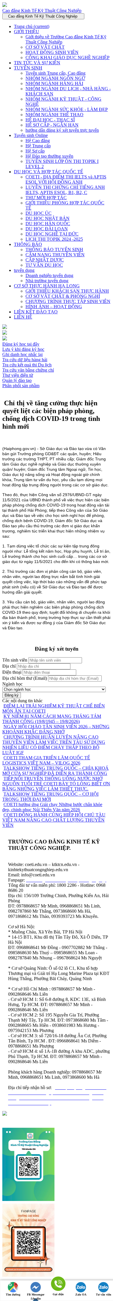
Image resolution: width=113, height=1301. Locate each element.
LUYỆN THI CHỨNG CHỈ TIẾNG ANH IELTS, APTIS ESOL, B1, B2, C (65, 190)
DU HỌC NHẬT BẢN (47, 218)
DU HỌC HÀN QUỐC (47, 223)
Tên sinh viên (14, 660)
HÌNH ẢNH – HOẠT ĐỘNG (53, 306)
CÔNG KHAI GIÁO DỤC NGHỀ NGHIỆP (67, 57)
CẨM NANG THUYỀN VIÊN (55, 254)
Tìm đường (13, 1294)
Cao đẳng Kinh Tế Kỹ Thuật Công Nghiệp (41, 10)
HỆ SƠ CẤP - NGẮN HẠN (52, 125)
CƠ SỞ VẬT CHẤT (45, 47)
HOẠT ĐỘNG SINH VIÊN (52, 52)
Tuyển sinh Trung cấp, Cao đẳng (55, 73)
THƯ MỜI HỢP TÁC (46, 197)
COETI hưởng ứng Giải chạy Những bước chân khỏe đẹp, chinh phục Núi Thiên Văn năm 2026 (52, 807)
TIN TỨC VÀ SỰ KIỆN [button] (37, 62)
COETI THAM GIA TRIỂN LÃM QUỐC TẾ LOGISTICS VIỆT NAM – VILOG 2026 (46, 760)
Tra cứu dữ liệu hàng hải (24, 359)
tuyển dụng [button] (24, 270)
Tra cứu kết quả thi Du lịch (27, 364)
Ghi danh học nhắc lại (22, 354)
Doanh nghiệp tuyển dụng (49, 275)
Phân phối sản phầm (20, 385)
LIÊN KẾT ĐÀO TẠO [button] (36, 311)
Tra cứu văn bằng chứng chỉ (28, 370)
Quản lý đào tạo (17, 380)
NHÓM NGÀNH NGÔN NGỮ (55, 78)
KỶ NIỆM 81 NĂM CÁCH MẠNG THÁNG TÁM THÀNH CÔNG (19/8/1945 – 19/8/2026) (51, 719)
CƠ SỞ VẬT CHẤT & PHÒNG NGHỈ (62, 296)
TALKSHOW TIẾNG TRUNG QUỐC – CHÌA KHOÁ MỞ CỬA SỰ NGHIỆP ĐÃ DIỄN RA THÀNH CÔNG (55, 771)
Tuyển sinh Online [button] (31, 135)
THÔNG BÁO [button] (28, 244)
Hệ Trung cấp (38, 145)
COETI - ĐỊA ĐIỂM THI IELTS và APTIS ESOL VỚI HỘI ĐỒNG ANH (65, 179)
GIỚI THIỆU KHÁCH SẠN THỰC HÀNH (67, 291)
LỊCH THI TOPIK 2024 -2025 (54, 239)
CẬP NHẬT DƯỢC (44, 259)
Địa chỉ (9, 666)
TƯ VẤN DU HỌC (44, 265)
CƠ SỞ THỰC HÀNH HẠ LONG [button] (47, 285)
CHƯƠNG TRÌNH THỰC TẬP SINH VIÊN (67, 301)
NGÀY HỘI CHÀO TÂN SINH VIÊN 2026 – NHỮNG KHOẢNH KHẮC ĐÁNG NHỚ (56, 729)
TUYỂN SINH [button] (28, 67)
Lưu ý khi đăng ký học (23, 349)
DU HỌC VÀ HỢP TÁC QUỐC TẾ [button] (48, 171)
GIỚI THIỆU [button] (26, 31)
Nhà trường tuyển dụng (46, 280)
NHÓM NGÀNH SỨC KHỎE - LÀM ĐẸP (66, 109)
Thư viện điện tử (17, 375)
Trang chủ (31, 26)
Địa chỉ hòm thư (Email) (24, 678)
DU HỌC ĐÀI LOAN (46, 228)
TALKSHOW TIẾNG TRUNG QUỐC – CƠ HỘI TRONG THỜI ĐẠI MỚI (50, 797)
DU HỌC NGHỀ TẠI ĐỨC (52, 233)
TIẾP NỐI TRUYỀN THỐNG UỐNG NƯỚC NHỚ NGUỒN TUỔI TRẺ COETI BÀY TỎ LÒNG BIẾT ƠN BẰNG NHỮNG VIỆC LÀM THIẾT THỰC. (56, 783)
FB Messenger (35, 1294)
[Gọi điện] (58, 1284)
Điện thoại (11, 672)
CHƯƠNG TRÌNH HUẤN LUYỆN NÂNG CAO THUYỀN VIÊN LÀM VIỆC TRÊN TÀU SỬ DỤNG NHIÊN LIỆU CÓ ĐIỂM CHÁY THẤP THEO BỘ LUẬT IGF (53, 745)
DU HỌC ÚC (38, 213)
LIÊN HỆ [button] (23, 317)
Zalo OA (80, 1294)
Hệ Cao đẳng (37, 140)
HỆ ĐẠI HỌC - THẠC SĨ (50, 119)
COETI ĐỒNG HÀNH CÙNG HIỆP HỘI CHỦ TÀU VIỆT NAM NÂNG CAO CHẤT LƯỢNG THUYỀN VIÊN (53, 820)
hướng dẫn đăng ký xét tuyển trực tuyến (62, 130)
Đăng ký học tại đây (20, 344)
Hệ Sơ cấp (35, 150)
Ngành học (12, 683)
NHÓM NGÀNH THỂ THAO (54, 114)
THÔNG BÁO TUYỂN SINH (54, 249)
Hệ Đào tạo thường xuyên (49, 156)
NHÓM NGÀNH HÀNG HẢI (54, 83)
